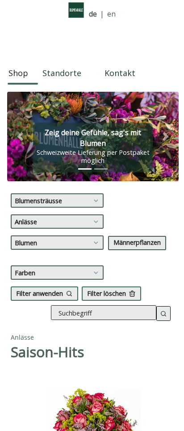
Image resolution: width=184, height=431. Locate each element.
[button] (20, 136)
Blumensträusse (38, 200)
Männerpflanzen (137, 242)
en (111, 14)
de (93, 14)
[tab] (85, 169)
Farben (25, 273)
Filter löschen (106, 293)
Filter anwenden (39, 293)
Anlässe (26, 222)
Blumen (26, 243)
